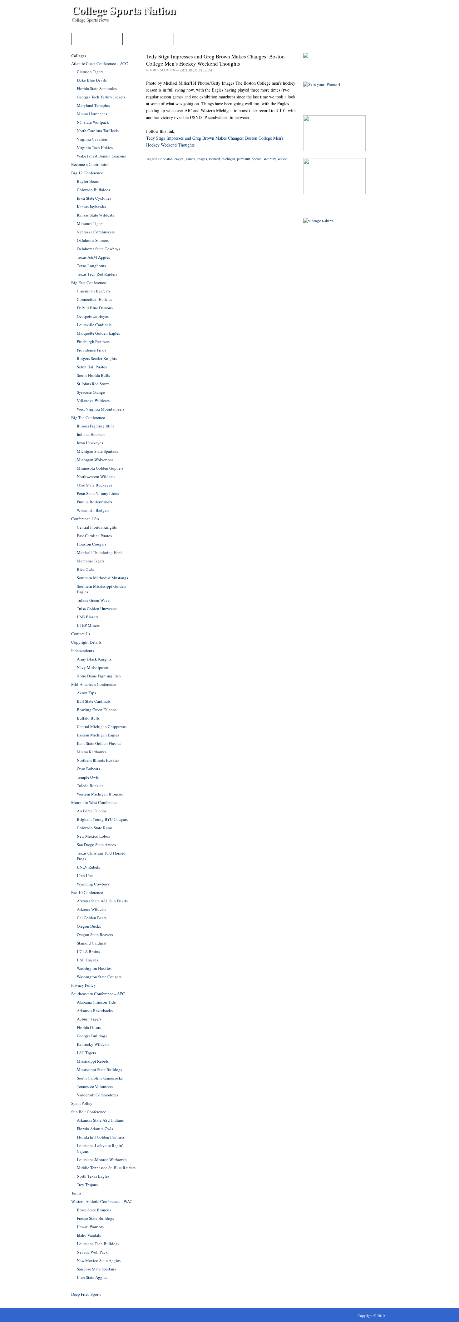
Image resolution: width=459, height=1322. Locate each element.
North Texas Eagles (93, 1176)
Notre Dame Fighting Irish (99, 676)
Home (97, 39)
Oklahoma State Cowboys (98, 249)
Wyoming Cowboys (93, 884)
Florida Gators (89, 1027)
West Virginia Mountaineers (100, 409)
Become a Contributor (148, 39)
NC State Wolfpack (93, 122)
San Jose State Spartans (96, 1269)
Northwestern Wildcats (96, 476)
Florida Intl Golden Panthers (101, 1137)
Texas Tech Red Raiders (97, 274)
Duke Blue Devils (92, 80)
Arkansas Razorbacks (95, 1010)
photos (257, 158)
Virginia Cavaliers (92, 139)
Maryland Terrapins (93, 105)
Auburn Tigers (89, 1019)
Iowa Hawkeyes (90, 443)
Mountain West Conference (94, 802)
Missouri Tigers (90, 223)
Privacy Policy (83, 985)
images (202, 158)
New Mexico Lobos (93, 836)
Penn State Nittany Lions (98, 493)
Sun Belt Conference (88, 1112)
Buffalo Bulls (88, 718)
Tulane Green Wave (93, 600)
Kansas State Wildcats (95, 215)
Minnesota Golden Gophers (100, 468)
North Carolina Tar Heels (98, 130)
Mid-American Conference (93, 684)
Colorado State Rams (94, 828)
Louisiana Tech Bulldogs (98, 1243)
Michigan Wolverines (95, 459)
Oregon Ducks (89, 926)
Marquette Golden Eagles (98, 333)
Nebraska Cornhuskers (96, 232)
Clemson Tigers (90, 71)
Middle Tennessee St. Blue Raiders (106, 1167)
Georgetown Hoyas (93, 316)
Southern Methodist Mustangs (102, 578)
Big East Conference (88, 282)
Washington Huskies (94, 968)
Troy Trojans (87, 1184)
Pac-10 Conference (87, 892)
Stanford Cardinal (91, 943)
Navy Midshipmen (92, 667)
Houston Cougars (91, 544)
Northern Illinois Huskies (98, 760)
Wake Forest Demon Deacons (101, 156)
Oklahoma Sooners (93, 240)
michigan (228, 158)
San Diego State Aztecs (96, 844)
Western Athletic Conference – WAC (101, 1201)
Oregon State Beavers (95, 934)
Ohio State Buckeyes (94, 485)
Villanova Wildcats (93, 400)
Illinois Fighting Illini (95, 426)
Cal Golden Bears (91, 917)
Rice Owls (85, 569)
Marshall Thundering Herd (99, 552)
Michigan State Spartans (97, 451)
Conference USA (85, 518)
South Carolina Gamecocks (100, 1078)
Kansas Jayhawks (91, 206)
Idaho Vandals (89, 1235)
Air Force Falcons (91, 811)
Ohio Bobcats (88, 768)
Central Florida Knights (97, 527)
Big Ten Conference (88, 417)
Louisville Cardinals (94, 324)
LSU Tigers (86, 1052)
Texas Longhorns (91, 265)
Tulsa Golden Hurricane (97, 608)
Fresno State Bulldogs (95, 1218)
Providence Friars (91, 350)
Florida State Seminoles (97, 88)
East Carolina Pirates (94, 535)
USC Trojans (87, 960)
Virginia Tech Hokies (95, 147)
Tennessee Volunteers (95, 1086)
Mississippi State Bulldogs (99, 1069)
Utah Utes (85, 875)
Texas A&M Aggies (93, 257)
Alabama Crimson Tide (96, 1002)
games (190, 158)
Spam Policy (81, 1103)
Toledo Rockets (90, 785)
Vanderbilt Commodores (97, 1095)
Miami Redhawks (91, 752)
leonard (214, 158)
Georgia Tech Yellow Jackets (101, 97)
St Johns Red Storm (93, 384)
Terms (76, 1193)
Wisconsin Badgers (93, 510)
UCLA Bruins (88, 951)
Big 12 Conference (87, 173)
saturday (270, 158)
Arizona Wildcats (91, 909)
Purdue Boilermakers (94, 502)
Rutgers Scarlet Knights (97, 358)
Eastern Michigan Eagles (98, 735)
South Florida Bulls (93, 375)
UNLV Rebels (88, 867)
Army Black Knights (94, 659)
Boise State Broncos (94, 1210)
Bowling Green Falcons (96, 709)
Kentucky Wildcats (93, 1044)
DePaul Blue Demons (95, 308)
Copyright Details (86, 642)
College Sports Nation (123, 10)
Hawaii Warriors (90, 1227)
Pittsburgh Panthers (93, 341)
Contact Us (199, 39)
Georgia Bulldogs (92, 1036)
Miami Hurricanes (92, 114)
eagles (179, 158)
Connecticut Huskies (94, 299)
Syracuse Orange (91, 392)
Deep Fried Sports (86, 1294)
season (283, 158)
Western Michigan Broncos (100, 794)
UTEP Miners (88, 625)
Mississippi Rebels (93, 1061)
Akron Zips (86, 693)
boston (168, 158)
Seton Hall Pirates (92, 367)
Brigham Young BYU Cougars (102, 819)
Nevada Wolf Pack (92, 1252)
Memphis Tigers (90, 561)
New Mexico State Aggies (99, 1260)
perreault (243, 158)
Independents (82, 650)
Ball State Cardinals (94, 701)
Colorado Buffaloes (93, 189)
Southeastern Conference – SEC (98, 993)
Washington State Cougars (99, 977)
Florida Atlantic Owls (95, 1128)
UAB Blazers (87, 617)
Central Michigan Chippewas (101, 726)
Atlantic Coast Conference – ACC (99, 63)
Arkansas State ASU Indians (100, 1120)
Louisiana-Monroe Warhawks (101, 1159)
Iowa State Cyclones (94, 198)
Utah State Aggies (92, 1277)
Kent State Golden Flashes (99, 743)
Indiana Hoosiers (91, 434)
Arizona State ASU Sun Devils (102, 901)
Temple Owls (88, 777)
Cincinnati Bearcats (93, 291)
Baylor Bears (88, 181)
